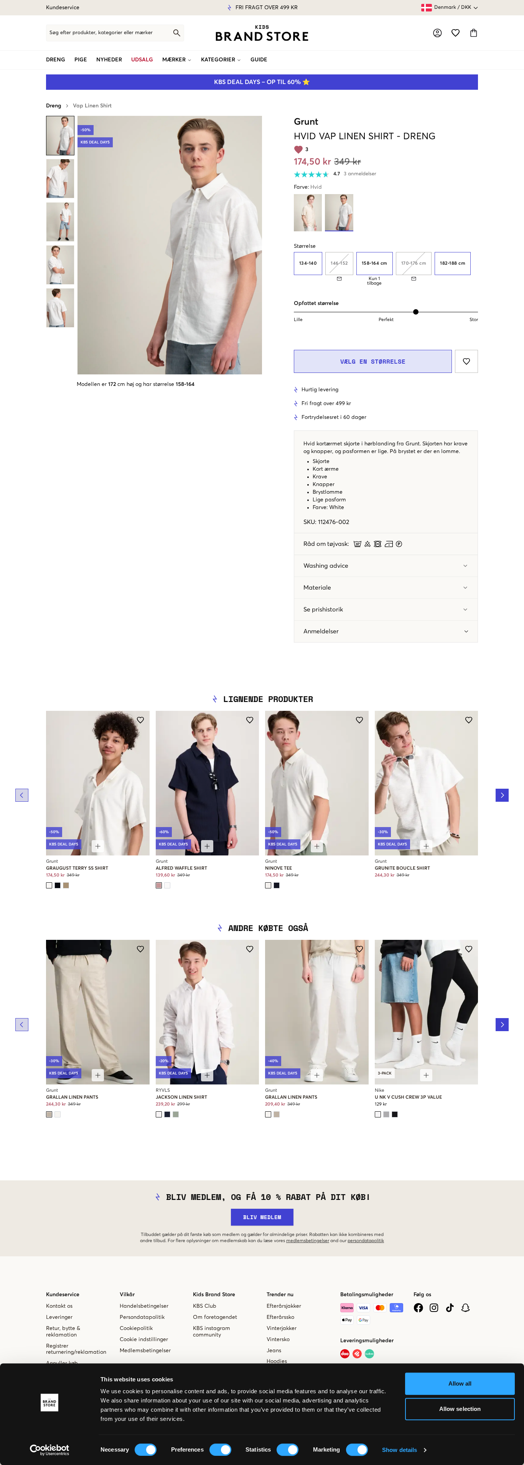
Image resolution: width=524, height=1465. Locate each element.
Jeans (274, 1350)
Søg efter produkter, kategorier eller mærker (101, 32)
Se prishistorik (323, 609)
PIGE (80, 60)
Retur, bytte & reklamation (63, 1332)
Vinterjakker (282, 1328)
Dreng (53, 106)
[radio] (308, 263)
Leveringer (59, 1317)
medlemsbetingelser (307, 1241)
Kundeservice (62, 7)
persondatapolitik (366, 1241)
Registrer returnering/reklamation (76, 1349)
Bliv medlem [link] (262, 1217)
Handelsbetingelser (144, 1306)
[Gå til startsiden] (262, 33)
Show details (399, 1450)
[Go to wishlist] (455, 32)
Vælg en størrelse (372, 361)
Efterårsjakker (284, 1306)
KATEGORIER (218, 60)
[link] (262, 33)
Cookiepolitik (136, 1328)
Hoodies (277, 1361)
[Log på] (437, 33)
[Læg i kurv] (98, 846)
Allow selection (460, 1409)
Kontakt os (59, 1306)
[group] (386, 269)
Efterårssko (280, 1317)
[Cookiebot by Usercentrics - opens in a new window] (49, 1450)
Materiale (317, 588)
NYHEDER (109, 60)
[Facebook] (418, 1307)
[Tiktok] (450, 1307)
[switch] (220, 1450)
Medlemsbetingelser (145, 1350)
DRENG (55, 60)
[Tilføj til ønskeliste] (466, 361)
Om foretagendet (215, 1317)
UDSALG (142, 60)
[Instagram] (434, 1307)
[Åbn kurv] (473, 32)
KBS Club (204, 1306)
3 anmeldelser (360, 173)
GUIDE (258, 60)
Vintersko (278, 1339)
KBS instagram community (211, 1332)
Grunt (306, 122)
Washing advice (325, 566)
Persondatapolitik (142, 1317)
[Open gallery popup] (169, 245)
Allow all (460, 1383)
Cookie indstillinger (144, 1339)
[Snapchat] (465, 1307)
